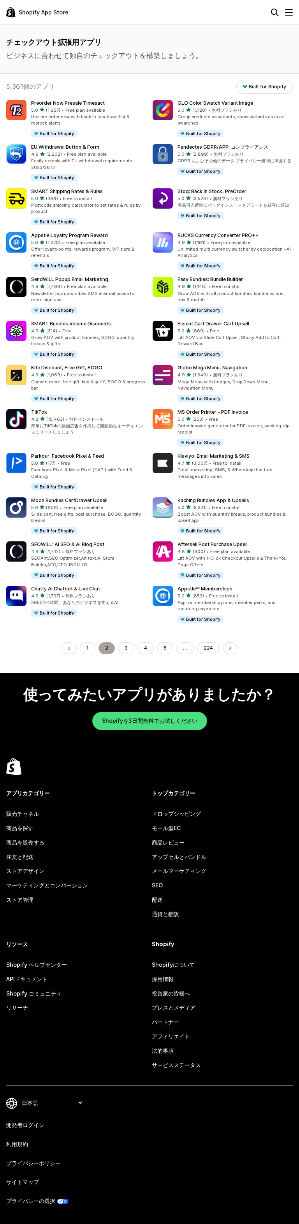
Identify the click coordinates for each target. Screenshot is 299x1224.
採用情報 (163, 979)
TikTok (39, 412)
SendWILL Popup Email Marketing (69, 279)
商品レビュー (168, 842)
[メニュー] (289, 12)
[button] (76, 119)
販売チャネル (22, 813)
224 (208, 648)
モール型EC (166, 828)
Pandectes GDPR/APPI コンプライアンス (223, 147)
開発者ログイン (25, 1125)
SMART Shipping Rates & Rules (67, 191)
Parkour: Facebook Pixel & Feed (67, 456)
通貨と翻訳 (165, 914)
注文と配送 (19, 856)
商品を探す (19, 828)
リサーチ (17, 1007)
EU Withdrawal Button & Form (65, 147)
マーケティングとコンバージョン (47, 885)
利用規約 (17, 1144)
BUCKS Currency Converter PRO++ (218, 235)
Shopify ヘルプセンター (36, 964)
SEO (157, 885)
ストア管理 (19, 899)
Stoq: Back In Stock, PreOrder (212, 191)
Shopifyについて (173, 964)
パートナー (165, 1022)
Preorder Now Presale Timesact (68, 103)
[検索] (275, 12)
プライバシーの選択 (30, 1201)
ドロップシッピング (176, 813)
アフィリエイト (171, 1036)
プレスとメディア (173, 1007)
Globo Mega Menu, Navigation (212, 368)
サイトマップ (22, 1181)
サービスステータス (176, 1065)
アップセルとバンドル (179, 856)
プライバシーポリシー (33, 1163)
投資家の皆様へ (171, 993)
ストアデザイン (25, 871)
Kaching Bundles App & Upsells (213, 500)
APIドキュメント (26, 979)
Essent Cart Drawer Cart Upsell (213, 324)
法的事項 (163, 1050)
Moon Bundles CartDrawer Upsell (69, 500)
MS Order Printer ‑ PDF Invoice (213, 412)
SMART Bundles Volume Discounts (71, 324)
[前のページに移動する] (69, 648)
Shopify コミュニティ (34, 993)
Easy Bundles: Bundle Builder (210, 279)
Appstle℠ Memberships (205, 589)
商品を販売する (25, 842)
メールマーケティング (179, 871)
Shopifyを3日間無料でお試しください (149, 720)
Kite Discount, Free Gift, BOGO (66, 368)
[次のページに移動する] (230, 648)
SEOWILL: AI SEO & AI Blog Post (67, 544)
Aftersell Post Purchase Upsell (213, 544)
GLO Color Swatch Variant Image (215, 103)
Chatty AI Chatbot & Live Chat (65, 589)
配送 (157, 899)
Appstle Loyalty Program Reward (69, 235)
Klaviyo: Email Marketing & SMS (214, 456)
